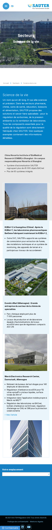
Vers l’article (11, 415)
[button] (10, 528)
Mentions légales (36, 522)
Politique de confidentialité (18, 522)
